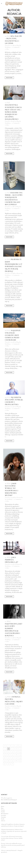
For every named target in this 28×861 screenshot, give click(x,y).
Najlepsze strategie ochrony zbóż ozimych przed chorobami (12, 335)
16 (8, 755)
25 (4, 760)
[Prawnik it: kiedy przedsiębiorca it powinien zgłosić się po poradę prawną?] (14, 251)
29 (20, 760)
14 (19, 752)
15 (4, 755)
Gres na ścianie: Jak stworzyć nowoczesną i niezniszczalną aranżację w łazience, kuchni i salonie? (12, 838)
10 (4, 752)
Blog (18, 45)
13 (16, 752)
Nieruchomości (4, 813)
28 (16, 760)
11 (8, 752)
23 (16, 758)
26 (8, 760)
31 (8, 763)
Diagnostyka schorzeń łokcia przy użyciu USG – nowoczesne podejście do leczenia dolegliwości (13, 112)
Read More (9, 77)
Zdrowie (3, 820)
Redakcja (8, 47)
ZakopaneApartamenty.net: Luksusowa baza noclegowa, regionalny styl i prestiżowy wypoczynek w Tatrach (13, 831)
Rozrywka (20, 497)
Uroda (2, 819)
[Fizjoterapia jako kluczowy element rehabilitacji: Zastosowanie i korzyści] (14, 611)
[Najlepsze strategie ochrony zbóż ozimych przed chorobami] (14, 321)
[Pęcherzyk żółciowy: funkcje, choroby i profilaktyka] (14, 387)
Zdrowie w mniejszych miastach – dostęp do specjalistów (11, 851)
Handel (3, 812)
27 (12, 760)
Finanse (3, 810)
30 (4, 763)
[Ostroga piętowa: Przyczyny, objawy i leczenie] (14, 687)
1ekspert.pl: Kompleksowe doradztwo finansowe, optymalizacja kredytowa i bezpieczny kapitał (13, 825)
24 (20, 758)
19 (20, 755)
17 (12, 755)
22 (12, 758)
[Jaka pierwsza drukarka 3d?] (14, 548)
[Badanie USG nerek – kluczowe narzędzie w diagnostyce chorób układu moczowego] (14, 175)
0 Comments (16, 47)
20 (4, 758)
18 (16, 755)
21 (8, 758)
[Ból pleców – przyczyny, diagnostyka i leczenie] (14, 25)
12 (12, 752)
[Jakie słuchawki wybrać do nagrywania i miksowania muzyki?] (14, 465)
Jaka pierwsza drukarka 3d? (11, 559)
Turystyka (3, 817)
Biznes (19, 273)
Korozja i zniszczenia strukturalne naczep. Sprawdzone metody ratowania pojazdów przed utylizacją (12, 845)
